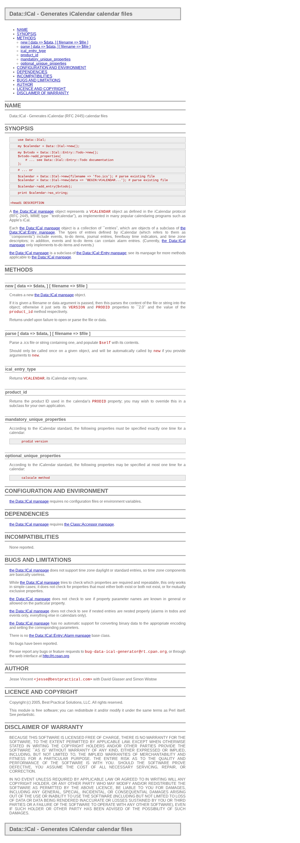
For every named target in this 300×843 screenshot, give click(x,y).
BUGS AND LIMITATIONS (38, 80)
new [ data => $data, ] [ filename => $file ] (54, 42)
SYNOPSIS (26, 34)
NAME (22, 30)
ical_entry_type (33, 51)
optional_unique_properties (43, 63)
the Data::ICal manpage (33, 211)
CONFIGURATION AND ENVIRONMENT (51, 68)
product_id (29, 55)
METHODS (26, 38)
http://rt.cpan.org (56, 656)
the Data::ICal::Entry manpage (101, 253)
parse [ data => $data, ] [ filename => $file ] (55, 47)
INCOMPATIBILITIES (34, 76)
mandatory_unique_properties (46, 59)
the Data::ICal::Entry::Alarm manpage (60, 636)
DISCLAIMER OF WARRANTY (43, 93)
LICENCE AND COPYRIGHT (41, 89)
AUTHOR (25, 85)
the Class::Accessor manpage (89, 524)
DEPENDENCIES (32, 72)
